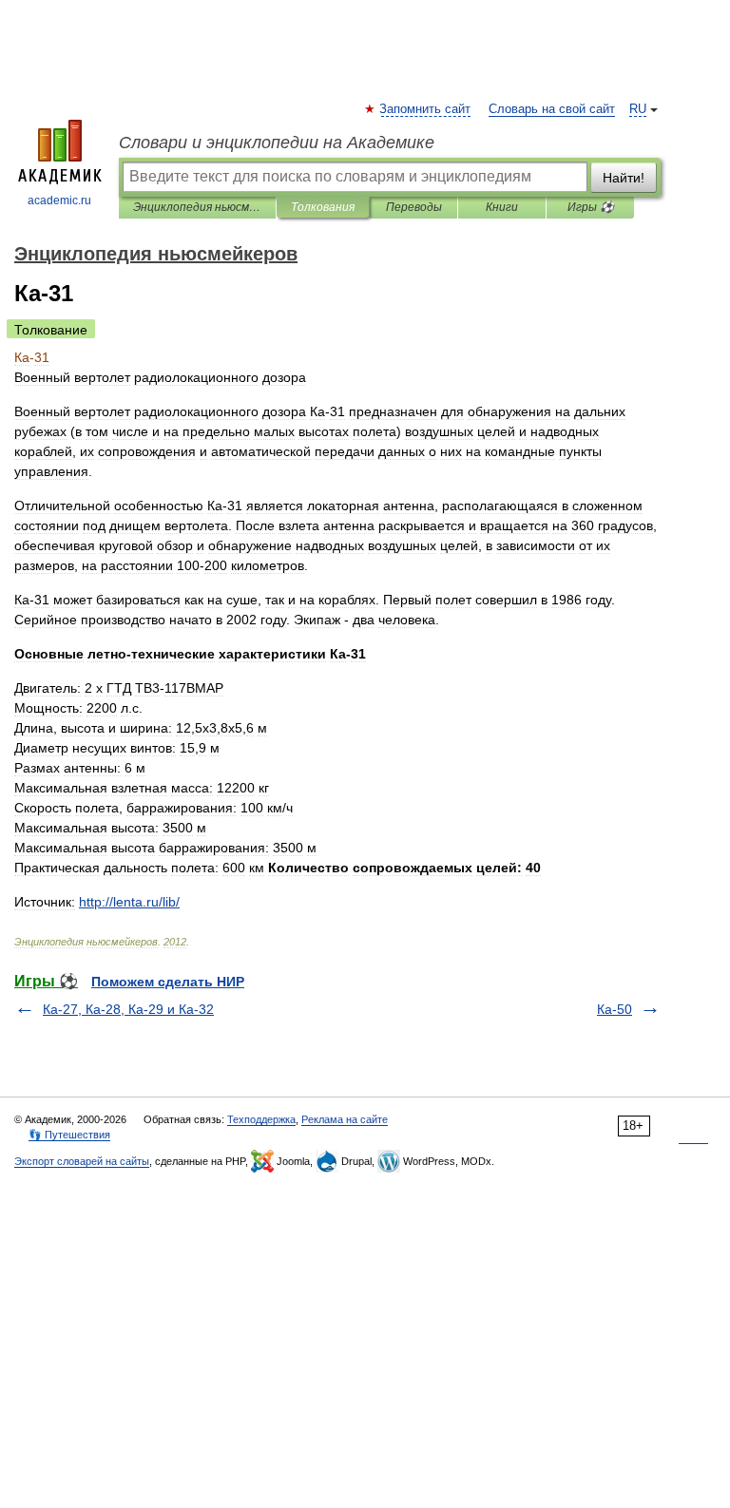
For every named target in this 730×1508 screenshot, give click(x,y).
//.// (129, 901)
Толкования (323, 207)
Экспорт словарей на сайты (81, 1161)
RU (637, 109)
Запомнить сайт (426, 109)
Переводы (414, 207)
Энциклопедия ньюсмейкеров (197, 207)
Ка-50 (614, 1009)
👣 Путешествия (69, 1134)
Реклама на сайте (344, 1119)
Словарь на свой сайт (552, 109)
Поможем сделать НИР (167, 981)
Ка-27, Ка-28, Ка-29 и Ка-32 (128, 1009)
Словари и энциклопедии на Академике (276, 142)
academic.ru (59, 200)
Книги (502, 207)
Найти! (623, 177)
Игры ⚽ (590, 207)
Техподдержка (261, 1119)
